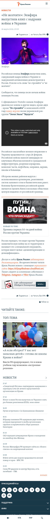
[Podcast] (3, 495)
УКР (30, 518)
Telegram (5, 275)
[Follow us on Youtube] (15, 490)
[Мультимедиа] (8, 518)
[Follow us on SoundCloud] (37, 490)
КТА (19, 518)
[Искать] (42, 518)
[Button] (22, 34)
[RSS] (43, 490)
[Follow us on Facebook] (3, 490)
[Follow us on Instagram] (20, 490)
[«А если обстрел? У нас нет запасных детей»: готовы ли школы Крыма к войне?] (25, 334)
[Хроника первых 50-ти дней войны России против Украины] (25, 211)
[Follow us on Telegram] (31, 490)
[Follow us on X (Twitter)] (9, 490)
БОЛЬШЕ (43, 475)
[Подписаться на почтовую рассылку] (9, 495)
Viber (25, 275)
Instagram (16, 275)
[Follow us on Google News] (26, 490)
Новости (6, 11)
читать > (40, 284)
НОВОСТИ (10, 378)
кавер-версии (13, 111)
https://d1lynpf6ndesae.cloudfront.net (25, 269)
